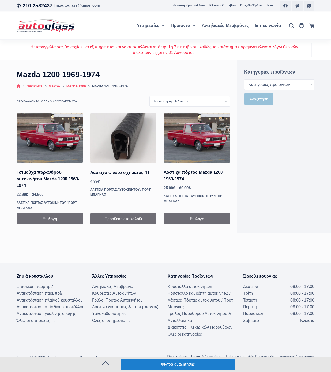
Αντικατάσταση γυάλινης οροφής (46, 313)
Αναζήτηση (258, 99)
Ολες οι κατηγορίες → (187, 334)
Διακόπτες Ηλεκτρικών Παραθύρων (200, 327)
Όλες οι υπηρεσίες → (36, 320)
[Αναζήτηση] (291, 25)
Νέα (270, 5)
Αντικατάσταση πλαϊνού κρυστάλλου (50, 300)
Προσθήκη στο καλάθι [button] (123, 218)
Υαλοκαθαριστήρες (109, 313)
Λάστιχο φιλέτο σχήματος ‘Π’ (120, 172)
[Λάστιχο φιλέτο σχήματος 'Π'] (123, 138)
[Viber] (297, 6)
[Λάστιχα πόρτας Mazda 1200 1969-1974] (197, 138)
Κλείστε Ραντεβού (222, 5)
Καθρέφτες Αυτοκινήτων (114, 293)
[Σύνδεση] (301, 25)
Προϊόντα (180, 25)
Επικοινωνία (268, 25)
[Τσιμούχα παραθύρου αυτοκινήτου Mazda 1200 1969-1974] (50, 138)
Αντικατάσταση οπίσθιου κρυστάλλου (51, 307)
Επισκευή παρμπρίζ (35, 286)
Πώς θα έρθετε (251, 5)
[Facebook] (285, 6)
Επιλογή (50, 218)
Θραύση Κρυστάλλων (189, 5)
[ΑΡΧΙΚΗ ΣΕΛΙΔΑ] (18, 86)
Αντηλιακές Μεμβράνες (225, 25)
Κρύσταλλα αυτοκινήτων (190, 286)
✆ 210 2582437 (34, 6)
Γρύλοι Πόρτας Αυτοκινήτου (117, 300)
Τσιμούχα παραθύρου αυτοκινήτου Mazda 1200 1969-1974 (48, 179)
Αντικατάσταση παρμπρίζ (40, 293)
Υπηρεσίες (148, 25)
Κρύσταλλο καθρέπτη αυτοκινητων (199, 293)
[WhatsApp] (309, 6)
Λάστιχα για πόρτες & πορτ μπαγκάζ (125, 307)
